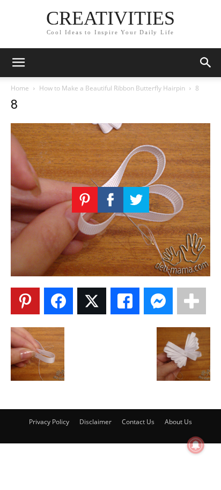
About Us (178, 421)
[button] (18, 62)
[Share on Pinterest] (25, 301)
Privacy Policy (49, 421)
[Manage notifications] (195, 445)
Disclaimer (95, 421)
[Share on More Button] (191, 301)
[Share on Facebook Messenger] (158, 301)
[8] (110, 273)
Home (20, 88)
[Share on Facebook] (58, 301)
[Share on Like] (124, 301)
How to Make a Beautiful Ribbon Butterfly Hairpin (112, 88)
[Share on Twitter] (91, 301)
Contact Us (138, 421)
